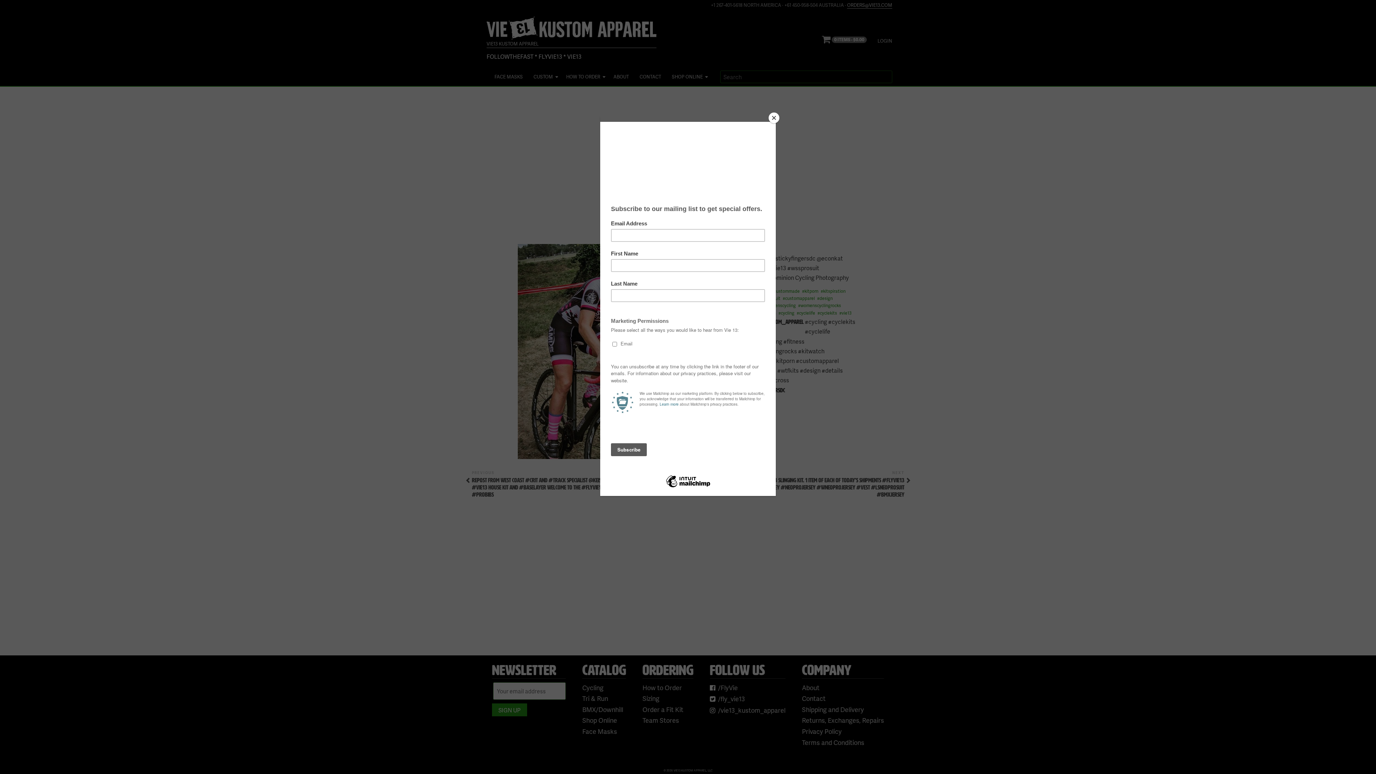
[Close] (774, 118)
